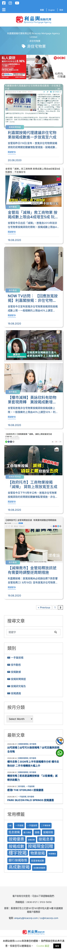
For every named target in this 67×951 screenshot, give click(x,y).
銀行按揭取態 (18, 860)
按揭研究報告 (18, 686)
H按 (10, 826)
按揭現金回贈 (40, 846)
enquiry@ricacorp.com (26, 918)
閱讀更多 (12, 152)
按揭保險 (48, 832)
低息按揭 (14, 832)
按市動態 (13, 207)
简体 (61, 10)
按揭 (37, 832)
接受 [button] (57, 946)
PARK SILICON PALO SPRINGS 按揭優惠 (30, 800)
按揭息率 (45, 839)
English (51, 10)
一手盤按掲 (32, 825)
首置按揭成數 (37, 860)
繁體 (42, 10)
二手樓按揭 (45, 825)
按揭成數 (16, 846)
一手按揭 (19, 825)
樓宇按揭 (18, 853)
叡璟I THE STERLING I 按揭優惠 (25, 790)
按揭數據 (16, 671)
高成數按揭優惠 (39, 868)
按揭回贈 (31, 840)
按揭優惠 (16, 839)
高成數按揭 (19, 867)
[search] (30, 632)
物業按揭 (37, 853)
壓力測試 (27, 832)
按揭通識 (16, 693)
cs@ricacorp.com (49, 918)
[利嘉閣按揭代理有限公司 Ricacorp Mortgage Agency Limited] (33, 20)
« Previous (44, 607)
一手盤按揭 (17, 657)
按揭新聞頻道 (15, 127)
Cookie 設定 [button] (42, 945)
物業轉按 (52, 854)
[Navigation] (4, 10)
